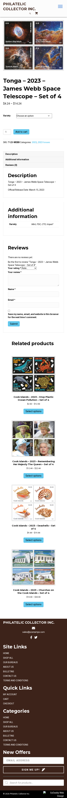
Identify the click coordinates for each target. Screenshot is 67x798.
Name (12, 289)
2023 (34, 142)
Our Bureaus (10, 662)
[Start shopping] (36, 13)
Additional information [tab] (17, 159)
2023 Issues (44, 142)
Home (6, 653)
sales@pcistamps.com (33, 632)
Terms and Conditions (15, 680)
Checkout (8, 703)
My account (10, 694)
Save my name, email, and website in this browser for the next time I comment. (33, 315)
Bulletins (8, 671)
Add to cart (21, 131)
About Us (8, 667)
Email (11, 300)
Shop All (8, 658)
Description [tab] (11, 154)
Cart (6, 699)
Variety (6, 115)
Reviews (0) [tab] (11, 165)
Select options (33, 411)
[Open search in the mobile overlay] (33, 783)
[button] (60, 6)
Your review (15, 272)
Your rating (14, 268)
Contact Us (9, 676)
